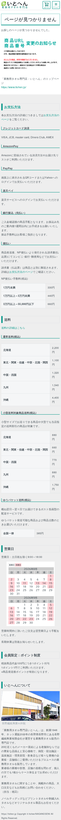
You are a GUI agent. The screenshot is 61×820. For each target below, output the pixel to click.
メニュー (56, 7)
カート (46, 7)
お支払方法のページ (21, 272)
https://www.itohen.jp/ (13, 87)
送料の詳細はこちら (13, 328)
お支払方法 (12, 106)
